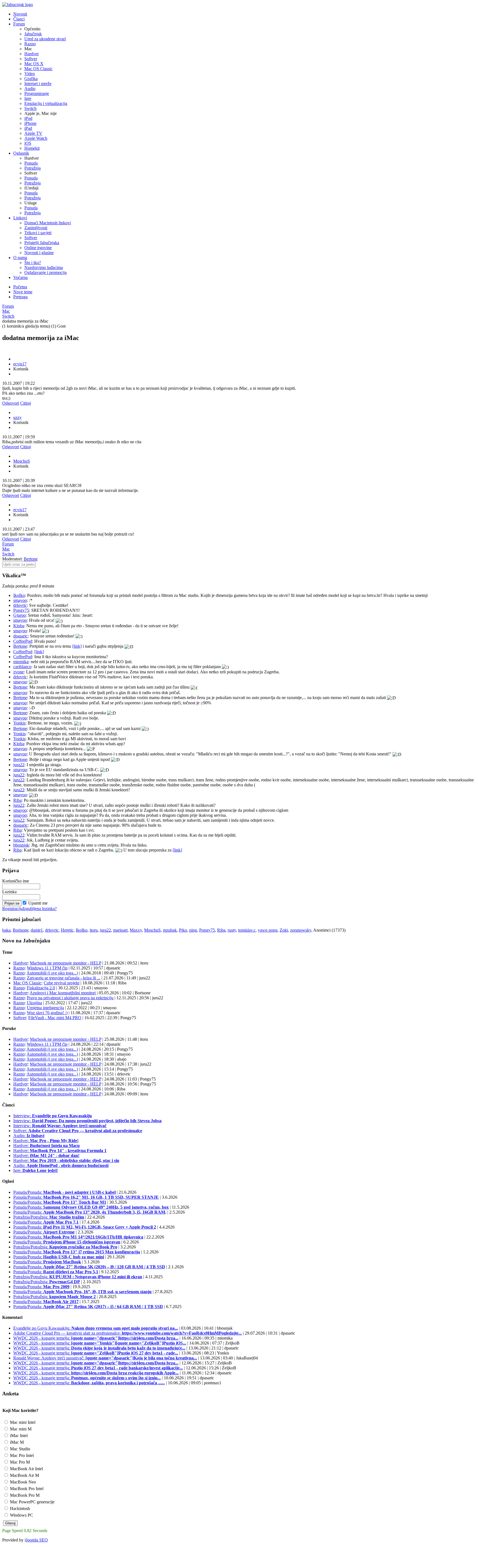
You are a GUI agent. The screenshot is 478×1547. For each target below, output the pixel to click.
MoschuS (21, 461)
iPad (28, 128)
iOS (27, 143)
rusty (232, 930)
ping (193, 930)
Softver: (77, 1130)
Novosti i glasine (39, 252)
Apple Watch (35, 138)
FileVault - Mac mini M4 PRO (54, 1017)
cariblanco (22, 666)
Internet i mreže (37, 83)
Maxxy (136, 930)
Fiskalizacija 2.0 (41, 987)
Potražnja (32, 168)
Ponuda (31, 163)
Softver (30, 58)
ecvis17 (20, 364)
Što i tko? (32, 262)
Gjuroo (19, 615)
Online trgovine (38, 247)
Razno (30, 43)
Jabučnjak (33, 33)
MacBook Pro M (24, 1495)
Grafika (31, 78)
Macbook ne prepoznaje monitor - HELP (65, 963)
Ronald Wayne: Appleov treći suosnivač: (105, 1358)
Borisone (20, 930)
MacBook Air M (24, 1475)
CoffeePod (22, 641)
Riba (17, 800)
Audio (29, 88)
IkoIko (19, 595)
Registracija (12, 908)
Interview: (52, 1115)
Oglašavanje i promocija (45, 272)
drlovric (20, 605)
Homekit (32, 148)
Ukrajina (34, 1002)
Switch (30, 108)
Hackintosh (19, 1508)
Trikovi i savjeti (37, 232)
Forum (8, 306)
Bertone (31, 559)
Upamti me (38, 903)
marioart (120, 930)
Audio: (28, 1135)
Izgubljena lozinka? (40, 908)
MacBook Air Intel (26, 1468)
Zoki (284, 930)
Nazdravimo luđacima (43, 267)
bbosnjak (21, 845)
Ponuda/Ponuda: (64, 1192)
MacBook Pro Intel (26, 1488)
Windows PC (21, 1515)
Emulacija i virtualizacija (45, 103)
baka (6, 930)
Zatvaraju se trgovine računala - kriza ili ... (63, 978)
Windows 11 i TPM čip (47, 968)
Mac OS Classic (38, 68)
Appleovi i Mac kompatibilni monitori (63, 992)
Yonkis (19, 723)
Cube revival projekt (61, 983)
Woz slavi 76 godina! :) (47, 1012)
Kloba (18, 625)
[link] (77, 646)
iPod (28, 118)
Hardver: (46, 1140)
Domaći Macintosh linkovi (47, 222)
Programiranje (36, 93)
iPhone (30, 123)
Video (29, 73)
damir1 (37, 930)
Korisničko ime (15, 881)
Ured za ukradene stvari (45, 38)
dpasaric (20, 636)
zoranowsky (300, 930)
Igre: (35, 1170)
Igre (27, 98)
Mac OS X (33, 63)
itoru (94, 930)
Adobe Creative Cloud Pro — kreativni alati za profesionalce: (127, 1333)
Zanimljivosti (35, 227)
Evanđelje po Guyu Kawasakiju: (95, 1328)
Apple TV (33, 133)
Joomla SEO (37, 1540)
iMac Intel (18, 1435)
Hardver (31, 53)
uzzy (17, 417)
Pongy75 (21, 610)
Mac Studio (19, 1448)
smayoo (20, 600)
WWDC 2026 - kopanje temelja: (95, 1338)
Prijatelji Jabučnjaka (41, 242)
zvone (18, 672)
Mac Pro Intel (21, 1455)
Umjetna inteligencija (45, 1007)
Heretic (67, 930)
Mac (6, 311)
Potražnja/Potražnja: (48, 1217)
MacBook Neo (22, 1482)
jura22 (18, 764)
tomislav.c (247, 930)
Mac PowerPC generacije (31, 1501)
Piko (183, 930)
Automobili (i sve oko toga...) (52, 973)
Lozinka (9, 891)
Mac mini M (20, 1429)
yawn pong (267, 930)
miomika (20, 661)
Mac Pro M (19, 1462)
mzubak (170, 930)
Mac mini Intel (22, 1422)
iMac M (16, 1442)
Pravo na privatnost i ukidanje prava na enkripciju (70, 997)
